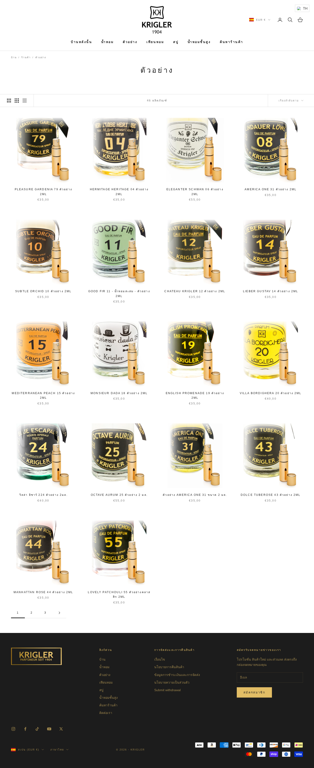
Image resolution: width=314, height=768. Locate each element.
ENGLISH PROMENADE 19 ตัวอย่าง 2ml (195, 395)
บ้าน (14, 57)
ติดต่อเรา (105, 713)
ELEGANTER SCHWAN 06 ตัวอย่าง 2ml (194, 192)
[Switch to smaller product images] (17, 100)
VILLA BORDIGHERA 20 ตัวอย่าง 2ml (271, 393)
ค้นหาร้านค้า (231, 42)
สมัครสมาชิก (254, 692)
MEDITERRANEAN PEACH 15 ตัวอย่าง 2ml (43, 395)
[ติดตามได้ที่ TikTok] (37, 729)
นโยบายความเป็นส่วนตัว (171, 682)
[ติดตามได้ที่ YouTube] (49, 729)
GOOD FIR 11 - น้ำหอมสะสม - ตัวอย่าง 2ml (119, 293)
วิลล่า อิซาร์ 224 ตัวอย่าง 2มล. (43, 495)
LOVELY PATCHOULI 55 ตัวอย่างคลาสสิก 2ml (119, 594)
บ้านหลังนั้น (81, 42)
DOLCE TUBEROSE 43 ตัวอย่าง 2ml (270, 495)
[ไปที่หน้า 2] (59, 613)
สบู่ (175, 42)
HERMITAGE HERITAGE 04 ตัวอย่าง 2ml (119, 192)
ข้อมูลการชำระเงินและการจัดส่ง (177, 675)
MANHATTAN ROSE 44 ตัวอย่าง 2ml (43, 592)
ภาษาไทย (57, 749)
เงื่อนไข (159, 659)
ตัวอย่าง (130, 42)
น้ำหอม (107, 42)
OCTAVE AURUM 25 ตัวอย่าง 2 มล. (119, 495)
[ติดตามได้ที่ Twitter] (61, 729)
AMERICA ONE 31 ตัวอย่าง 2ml (271, 189)
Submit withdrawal (167, 690)
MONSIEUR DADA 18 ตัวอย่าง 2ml (119, 393)
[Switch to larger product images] (9, 100)
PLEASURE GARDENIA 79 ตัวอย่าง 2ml (43, 192)
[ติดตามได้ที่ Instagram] (13, 729)
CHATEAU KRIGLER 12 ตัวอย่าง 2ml (194, 291)
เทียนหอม (155, 42)
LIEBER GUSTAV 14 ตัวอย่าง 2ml (270, 291)
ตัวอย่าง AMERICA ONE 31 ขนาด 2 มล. (195, 495)
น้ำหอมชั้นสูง (199, 42)
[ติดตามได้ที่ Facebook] (25, 729)
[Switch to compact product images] (25, 100)
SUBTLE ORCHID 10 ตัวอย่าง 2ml (43, 291)
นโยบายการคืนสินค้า (169, 667)
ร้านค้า (26, 57)
